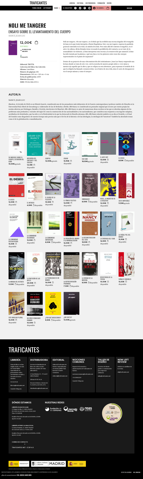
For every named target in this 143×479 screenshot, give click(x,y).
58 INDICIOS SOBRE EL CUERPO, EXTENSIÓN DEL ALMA (16, 159)
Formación (101, 3)
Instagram (84, 8)
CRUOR (66, 158)
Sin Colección (40, 67)
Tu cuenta (99, 8)
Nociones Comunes (78, 361)
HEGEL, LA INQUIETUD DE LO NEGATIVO (107, 200)
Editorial (80, 3)
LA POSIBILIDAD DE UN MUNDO (52, 279)
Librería (15, 360)
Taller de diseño (103, 361)
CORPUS (47, 158)
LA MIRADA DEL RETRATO (16, 282)
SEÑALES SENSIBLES (125, 279)
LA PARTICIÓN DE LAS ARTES (33, 280)
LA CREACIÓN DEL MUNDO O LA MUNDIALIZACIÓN (71, 240)
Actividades (47, 8)
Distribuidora (90, 3)
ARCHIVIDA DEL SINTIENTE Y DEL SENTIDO (32, 160)
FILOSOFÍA (30, 79)
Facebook (75, 8)
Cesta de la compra (107, 8)
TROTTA (31, 64)
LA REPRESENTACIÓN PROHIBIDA (70, 283)
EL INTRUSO (30, 203)
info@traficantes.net (18, 444)
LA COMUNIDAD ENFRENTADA (50, 239)
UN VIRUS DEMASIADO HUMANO (33, 319)
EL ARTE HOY (104, 157)
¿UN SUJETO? (68, 317)
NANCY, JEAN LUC (17, 35)
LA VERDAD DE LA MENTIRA (87, 279)
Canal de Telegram (16, 389)
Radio (56, 8)
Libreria (72, 3)
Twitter (80, 8)
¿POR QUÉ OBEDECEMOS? (53, 318)
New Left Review (123, 361)
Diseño (109, 3)
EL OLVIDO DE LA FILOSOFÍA (50, 198)
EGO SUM (85, 159)
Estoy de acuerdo (126, 472)
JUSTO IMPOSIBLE (124, 201)
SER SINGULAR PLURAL (16, 318)
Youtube (89, 8)
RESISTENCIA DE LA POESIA (106, 278)
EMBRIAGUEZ (86, 199)
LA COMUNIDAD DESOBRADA (31, 237)
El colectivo (67, 8)
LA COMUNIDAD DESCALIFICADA (13, 240)
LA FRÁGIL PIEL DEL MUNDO (124, 236)
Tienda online (36, 8)
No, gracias (136, 472)
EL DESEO (121, 158)
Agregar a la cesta (36, 42)
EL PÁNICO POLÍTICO (70, 201)
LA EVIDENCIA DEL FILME (107, 239)
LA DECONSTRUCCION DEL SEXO (88, 239)
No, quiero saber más (24, 475)
